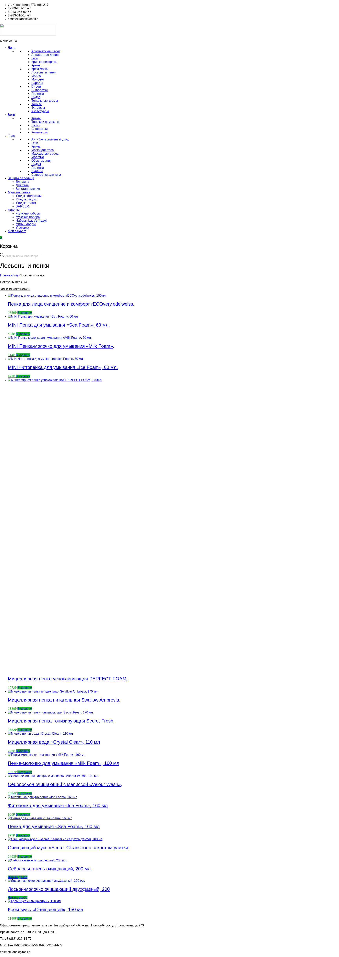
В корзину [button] (24, 312)
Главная (6, 275)
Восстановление (28, 188)
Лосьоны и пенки (43, 72)
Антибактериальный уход (49, 139)
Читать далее (17, 877)
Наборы (14, 210)
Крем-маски (39, 69)
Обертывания (41, 160)
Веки (11, 114)
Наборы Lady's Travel (31, 220)
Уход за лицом (26, 199)
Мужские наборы (28, 217)
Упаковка (22, 227)
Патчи (35, 125)
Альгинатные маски (45, 51)
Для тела (22, 185)
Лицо (11, 47)
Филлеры (38, 107)
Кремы (36, 65)
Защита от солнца (21, 178)
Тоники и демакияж (45, 121)
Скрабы (37, 83)
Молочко (37, 79)
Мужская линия (19, 192)
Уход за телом (26, 203)
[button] (8, 41)
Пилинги (37, 93)
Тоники (36, 104)
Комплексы (39, 132)
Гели (34, 58)
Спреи (36, 86)
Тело (11, 136)
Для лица (22, 181)
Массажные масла (44, 153)
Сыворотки (39, 90)
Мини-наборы (26, 224)
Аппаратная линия (45, 54)
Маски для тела (42, 150)
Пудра (35, 97)
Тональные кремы (44, 100)
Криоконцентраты (44, 61)
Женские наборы (28, 213)
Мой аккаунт (17, 231)
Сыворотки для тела (46, 174)
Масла (36, 76)
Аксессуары (40, 111)
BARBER (22, 206)
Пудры (36, 164)
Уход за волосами (29, 195)
